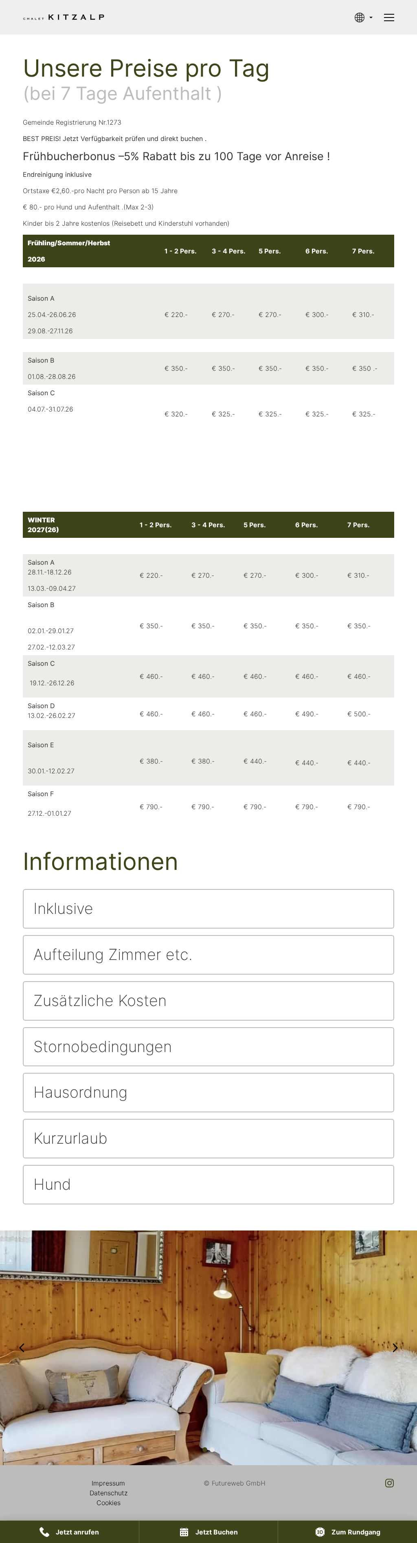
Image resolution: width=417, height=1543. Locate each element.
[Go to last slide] (22, 1348)
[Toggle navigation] (389, 17)
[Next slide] (395, 1348)
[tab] (204, 1449)
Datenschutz (108, 1493)
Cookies (109, 1503)
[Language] (363, 17)
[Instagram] (389, 1483)
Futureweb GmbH (239, 1483)
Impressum (108, 1483)
